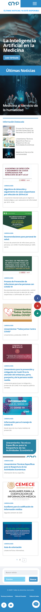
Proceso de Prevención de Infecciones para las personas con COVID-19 (25, 131)
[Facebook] (4, 605)
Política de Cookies (34, 596)
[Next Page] (24, 560)
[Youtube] (11, 605)
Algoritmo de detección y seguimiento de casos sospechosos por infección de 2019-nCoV (19, 192)
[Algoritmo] (17, 173)
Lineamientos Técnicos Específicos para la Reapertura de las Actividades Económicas (25, 142)
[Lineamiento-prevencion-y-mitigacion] (17, 353)
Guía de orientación (12, 547)
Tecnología (8, 37)
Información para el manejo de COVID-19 (18, 423)
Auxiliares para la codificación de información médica (18, 508)
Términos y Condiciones (7, 596)
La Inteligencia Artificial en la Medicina (19, 45)
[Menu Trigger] (32, 2)
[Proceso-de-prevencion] (17, 265)
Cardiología (8, 186)
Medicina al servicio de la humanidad (24, 153)
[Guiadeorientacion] (17, 531)
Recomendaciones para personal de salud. (20, 238)
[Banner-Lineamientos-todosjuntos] (17, 313)
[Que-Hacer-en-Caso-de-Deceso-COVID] (17, 220)
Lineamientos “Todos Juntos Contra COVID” (20, 330)
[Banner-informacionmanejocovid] (17, 406)
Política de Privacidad (20, 596)
